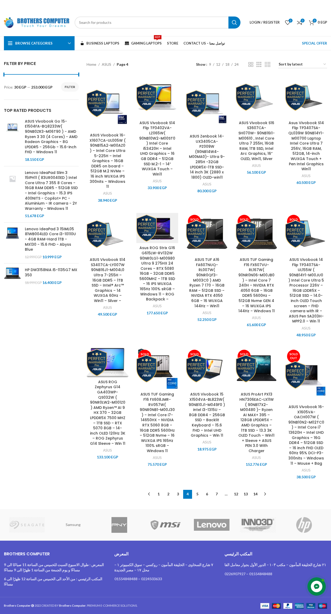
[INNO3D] (258, 525)
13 (246, 494)
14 (255, 494)
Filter (70, 87)
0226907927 (235, 574)
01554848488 (125, 579)
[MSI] (165, 525)
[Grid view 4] (267, 64)
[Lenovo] (212, 525)
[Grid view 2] (250, 64)
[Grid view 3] (258, 64)
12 (236, 494)
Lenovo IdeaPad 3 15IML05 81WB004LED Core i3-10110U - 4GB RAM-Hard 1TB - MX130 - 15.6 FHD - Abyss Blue (50, 239)
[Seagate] (27, 525)
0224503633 (151, 579)
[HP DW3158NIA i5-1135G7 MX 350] (12, 276)
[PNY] (119, 525)
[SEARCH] (234, 23)
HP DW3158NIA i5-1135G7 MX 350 (51, 272)
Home (91, 64)
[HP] (304, 525)
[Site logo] (36, 22)
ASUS (106, 64)
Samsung (73, 524)
